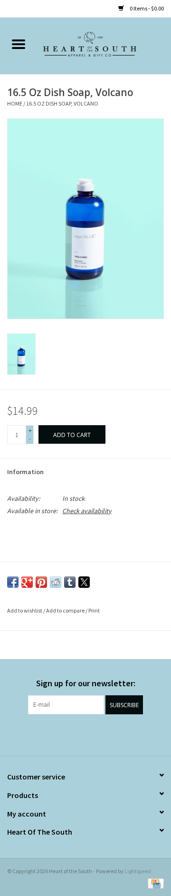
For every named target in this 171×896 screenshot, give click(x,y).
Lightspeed (137, 871)
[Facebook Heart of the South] (77, 733)
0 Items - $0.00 (146, 8)
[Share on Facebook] (13, 582)
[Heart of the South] (104, 45)
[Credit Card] (154, 882)
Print (94, 610)
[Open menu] (18, 43)
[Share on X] (84, 582)
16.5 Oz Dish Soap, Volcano (62, 103)
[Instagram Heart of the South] (94, 733)
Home (14, 103)
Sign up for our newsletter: (85, 683)
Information (25, 471)
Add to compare (66, 610)
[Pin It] (41, 582)
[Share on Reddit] (55, 582)
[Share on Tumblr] (70, 582)
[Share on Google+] (27, 582)
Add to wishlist (25, 610)
